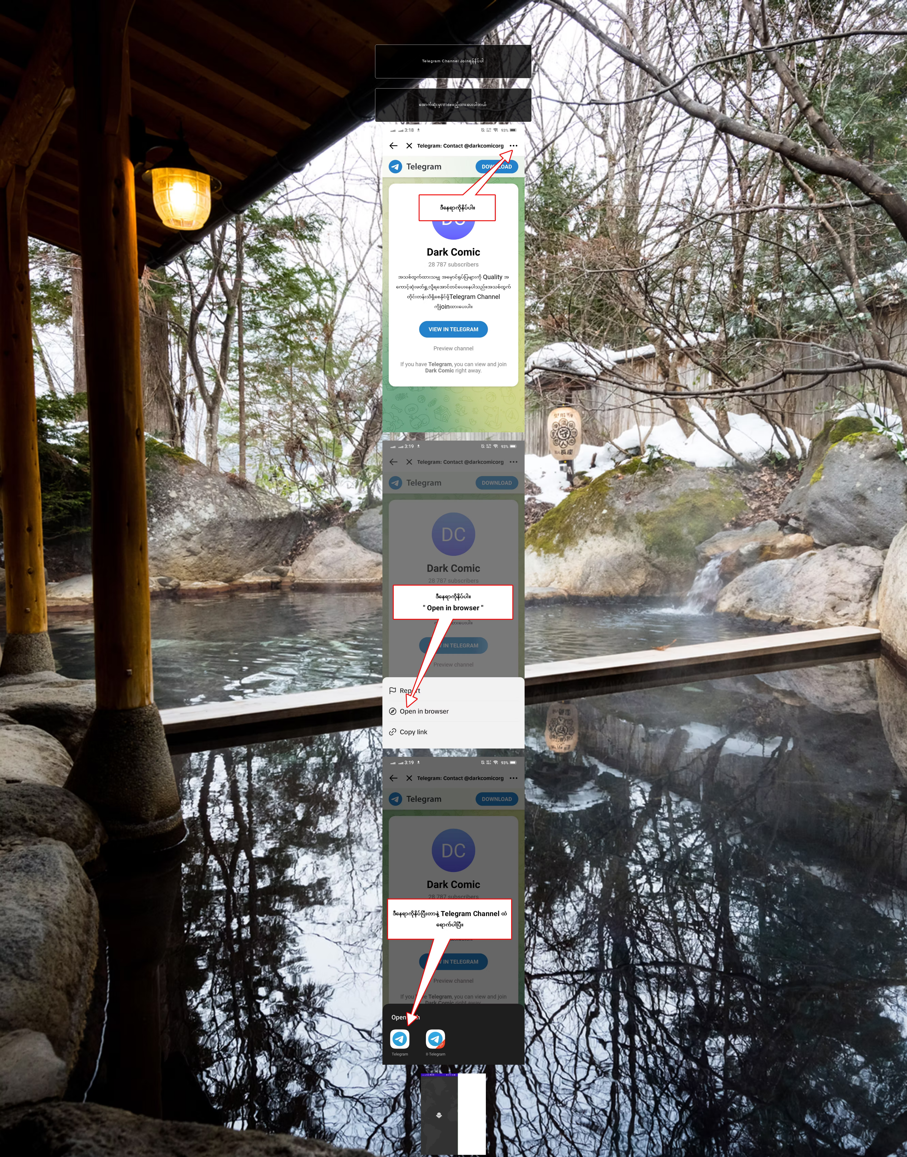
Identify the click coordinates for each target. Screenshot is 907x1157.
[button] (480, 1149)
